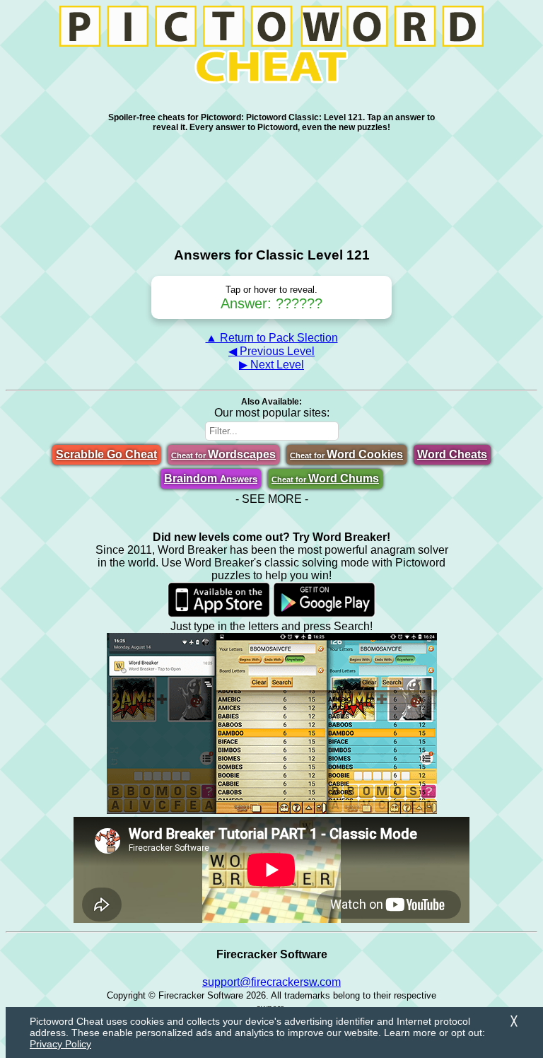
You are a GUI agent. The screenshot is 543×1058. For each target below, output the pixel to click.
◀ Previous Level (271, 351)
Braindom (210, 478)
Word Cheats (452, 454)
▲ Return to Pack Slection (272, 338)
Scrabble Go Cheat (106, 454)
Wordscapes (223, 454)
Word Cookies (346, 454)
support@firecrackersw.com (271, 982)
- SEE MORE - (271, 499)
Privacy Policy (60, 1044)
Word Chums (325, 478)
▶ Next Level (271, 365)
